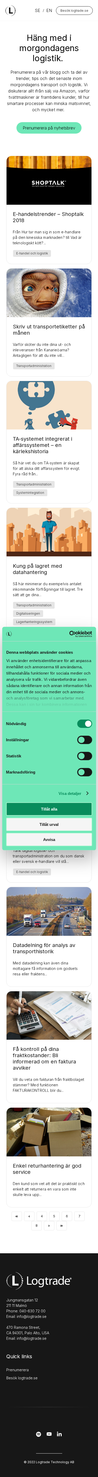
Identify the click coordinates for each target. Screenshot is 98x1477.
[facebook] (38, 1436)
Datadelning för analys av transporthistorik (44, 948)
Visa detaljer (70, 793)
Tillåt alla (49, 809)
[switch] (84, 740)
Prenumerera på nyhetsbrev (49, 127)
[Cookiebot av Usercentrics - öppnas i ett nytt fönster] (70, 634)
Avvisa (49, 839)
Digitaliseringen (28, 613)
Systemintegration (30, 493)
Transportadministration (33, 366)
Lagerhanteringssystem (34, 622)
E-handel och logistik (32, 253)
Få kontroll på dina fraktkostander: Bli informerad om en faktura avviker (44, 1058)
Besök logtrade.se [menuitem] (22, 1378)
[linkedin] (59, 1436)
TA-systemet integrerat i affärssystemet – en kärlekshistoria (42, 445)
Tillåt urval (49, 824)
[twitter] (49, 1436)
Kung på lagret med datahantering (37, 569)
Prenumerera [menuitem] (17, 1370)
